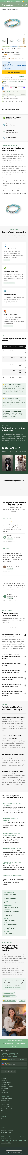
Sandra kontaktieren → (9, 627)
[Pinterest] (11, 1071)
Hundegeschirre (5, 1084)
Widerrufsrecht (19, 1145)
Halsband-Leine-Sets (6, 1082)
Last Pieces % (4, 1092)
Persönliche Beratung (6, 1098)
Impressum (12, 1145)
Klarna (2, 1112)
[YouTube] (8, 1071)
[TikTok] (14, 1071)
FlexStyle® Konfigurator (7, 1086)
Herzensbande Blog (5, 1120)
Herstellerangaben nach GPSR (11, 109)
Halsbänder (4, 1078)
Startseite (4, 9)
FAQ (2, 1110)
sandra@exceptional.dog (7, 1130)
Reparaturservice (5, 1104)
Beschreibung (6, 104)
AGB (8, 1145)
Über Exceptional (5, 1118)
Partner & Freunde (5, 1123)
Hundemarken (4, 1088)
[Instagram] (2, 1071)
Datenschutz (4, 1145)
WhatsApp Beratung (6, 1132)
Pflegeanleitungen (5, 1102)
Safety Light (4, 1090)
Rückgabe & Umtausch (6, 1108)
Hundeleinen (4, 1080)
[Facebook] (5, 1071)
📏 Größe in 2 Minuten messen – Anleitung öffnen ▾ (12, 81)
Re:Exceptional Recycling (7, 1106)
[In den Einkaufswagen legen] (14, 72)
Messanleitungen (5, 1100)
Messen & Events (5, 1125)
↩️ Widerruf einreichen (14, 1152)
